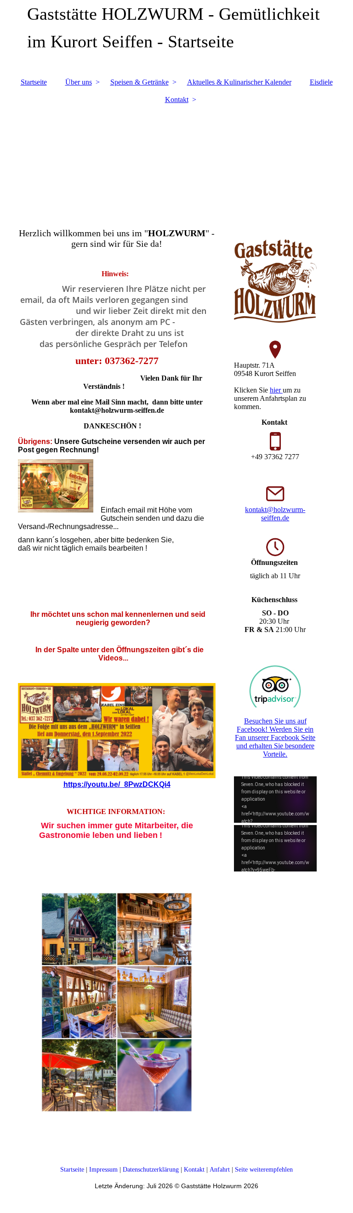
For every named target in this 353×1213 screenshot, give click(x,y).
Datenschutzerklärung (151, 1169)
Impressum (104, 1169)
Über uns (78, 82)
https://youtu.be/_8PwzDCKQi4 (117, 784)
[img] (176, 161)
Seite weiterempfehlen (264, 1169)
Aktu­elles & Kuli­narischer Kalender (239, 82)
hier (276, 390)
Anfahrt (220, 1169)
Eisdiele (321, 82)
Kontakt (176, 99)
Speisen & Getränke (139, 82)
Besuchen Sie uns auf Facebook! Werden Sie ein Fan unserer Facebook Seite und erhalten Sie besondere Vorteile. (275, 737)
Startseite (34, 82)
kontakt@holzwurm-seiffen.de (275, 514)
